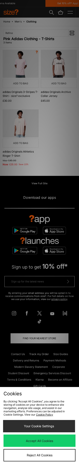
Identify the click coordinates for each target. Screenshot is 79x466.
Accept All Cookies (39, 441)
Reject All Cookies (39, 455)
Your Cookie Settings (39, 426)
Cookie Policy (44, 414)
